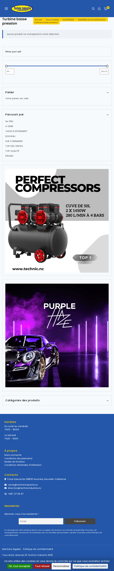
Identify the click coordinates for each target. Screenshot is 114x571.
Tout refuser (42, 566)
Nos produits (52, 19)
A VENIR (9, 126)
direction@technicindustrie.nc (24, 488)
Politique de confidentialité (38, 549)
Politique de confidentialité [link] (90, 566)
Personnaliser (61, 566)
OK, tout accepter (19, 566)
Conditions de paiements (18, 458)
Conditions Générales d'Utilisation (23, 465)
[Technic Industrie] (22, 8)
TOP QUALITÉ (12, 150)
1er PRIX (9, 121)
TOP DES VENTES (14, 146)
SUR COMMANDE (14, 141)
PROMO (9, 155)
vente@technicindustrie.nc (23, 484)
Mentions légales (11, 549)
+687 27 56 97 (15, 493)
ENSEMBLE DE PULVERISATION (91, 19)
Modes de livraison (14, 461)
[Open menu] (6, 8)
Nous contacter (13, 455)
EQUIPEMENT (68, 19)
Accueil (38, 19)
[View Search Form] (93, 8)
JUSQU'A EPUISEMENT (16, 131)
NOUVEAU (10, 136)
